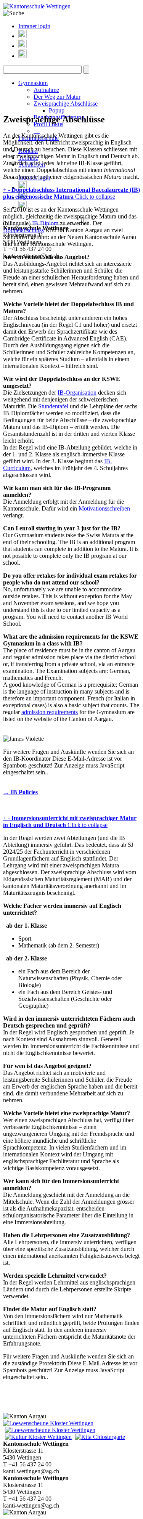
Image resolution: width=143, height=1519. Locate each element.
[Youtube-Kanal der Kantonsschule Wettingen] (22, 56)
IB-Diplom (45, 223)
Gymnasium (33, 83)
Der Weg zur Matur (57, 96)
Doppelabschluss (23, 230)
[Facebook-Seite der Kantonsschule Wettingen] (22, 46)
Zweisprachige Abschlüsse (66, 103)
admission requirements (49, 712)
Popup (56, 110)
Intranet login (34, 26)
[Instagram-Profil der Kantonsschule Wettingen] (22, 36)
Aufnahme (46, 90)
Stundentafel (53, 406)
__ (37, 131)
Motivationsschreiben (104, 508)
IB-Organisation (77, 392)
